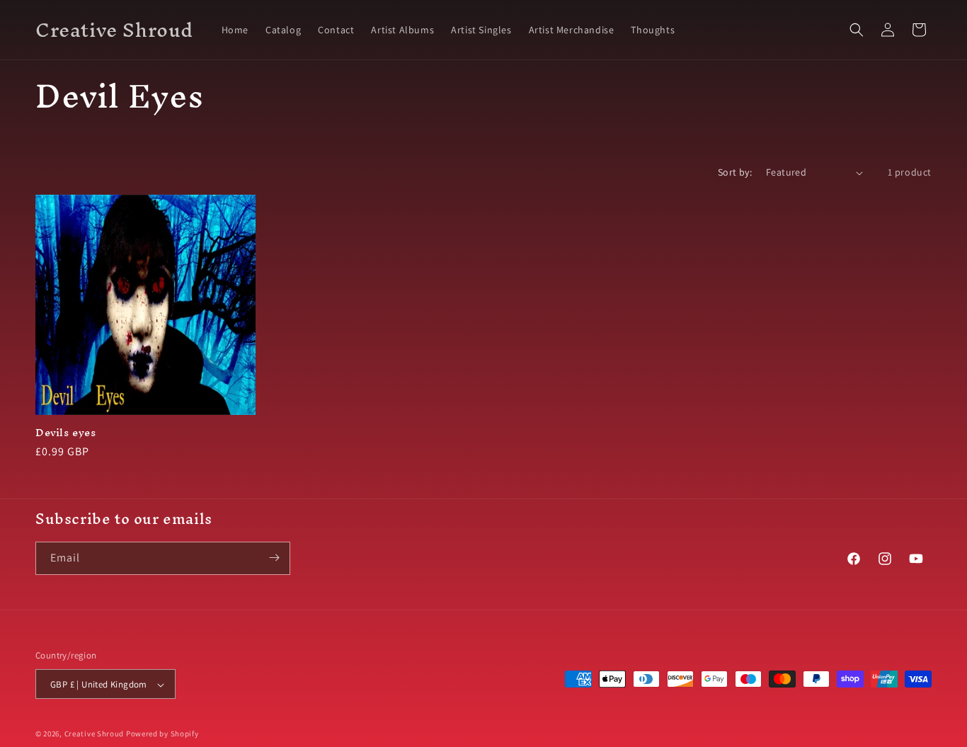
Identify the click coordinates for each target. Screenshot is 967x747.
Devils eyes (65, 433)
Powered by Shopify (162, 734)
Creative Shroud (94, 734)
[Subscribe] (274, 557)
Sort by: (735, 172)
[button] (856, 29)
